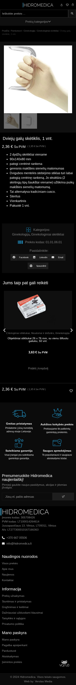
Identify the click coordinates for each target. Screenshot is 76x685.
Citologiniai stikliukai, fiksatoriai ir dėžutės (30, 333)
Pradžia (5, 31)
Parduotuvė (16, 31)
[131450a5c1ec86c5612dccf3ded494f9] (38, 79)
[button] (21, 257)
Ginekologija (29, 31)
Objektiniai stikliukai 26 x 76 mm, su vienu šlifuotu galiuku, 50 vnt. (38, 339)
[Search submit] (72, 13)
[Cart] (73, 4)
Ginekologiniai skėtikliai (47, 31)
